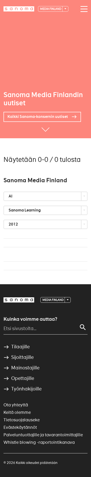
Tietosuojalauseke (22, 419)
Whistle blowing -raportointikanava (39, 442)
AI (11, 196)
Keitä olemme (17, 412)
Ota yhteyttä (16, 405)
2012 (14, 224)
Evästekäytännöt (20, 427)
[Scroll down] (45, 131)
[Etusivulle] (19, 8)
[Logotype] (19, 299)
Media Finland (51, 9)
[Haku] (83, 327)
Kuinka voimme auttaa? (30, 319)
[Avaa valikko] (83, 9)
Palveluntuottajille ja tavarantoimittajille (43, 434)
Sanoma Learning (25, 210)
